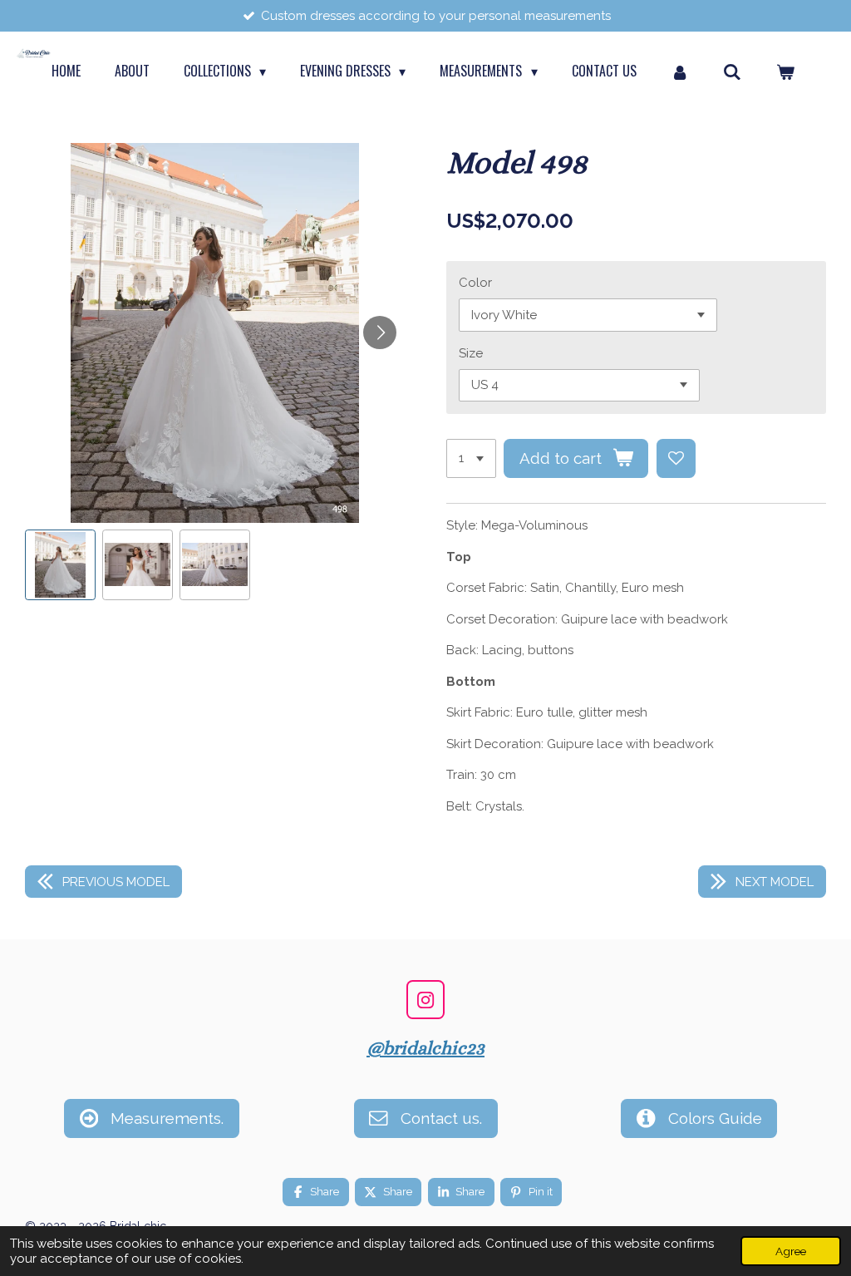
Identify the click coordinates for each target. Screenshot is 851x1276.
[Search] (732, 71)
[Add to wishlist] (676, 458)
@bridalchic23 (425, 1047)
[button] (60, 565)
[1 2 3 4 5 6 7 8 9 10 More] (471, 458)
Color (475, 282)
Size (471, 353)
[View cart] (785, 71)
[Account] (680, 71)
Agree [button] (790, 1251)
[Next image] (379, 332)
